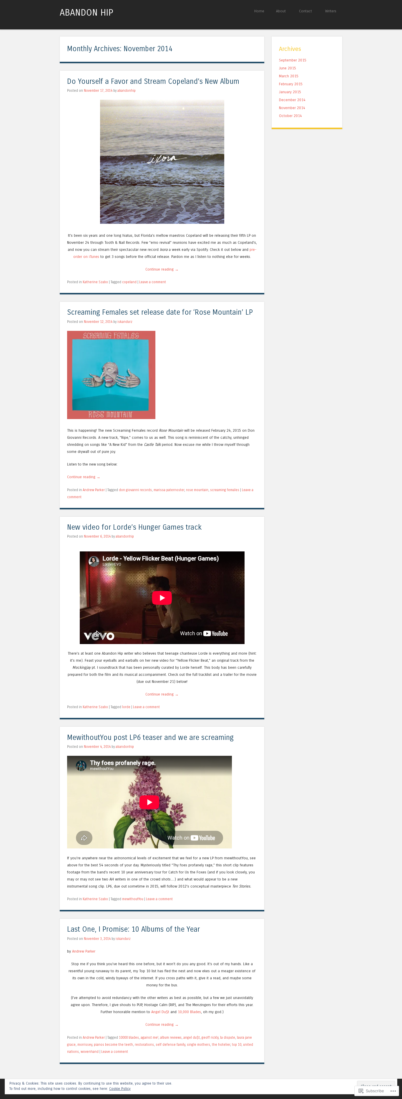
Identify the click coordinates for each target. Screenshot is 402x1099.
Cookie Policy (120, 1089)
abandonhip (126, 91)
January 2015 (290, 92)
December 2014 (292, 100)
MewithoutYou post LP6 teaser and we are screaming (150, 737)
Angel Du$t (160, 1012)
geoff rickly (210, 1037)
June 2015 (287, 68)
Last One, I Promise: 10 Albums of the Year (133, 929)
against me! (149, 1037)
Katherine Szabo (95, 282)
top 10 (236, 1045)
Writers (330, 11)
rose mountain (197, 490)
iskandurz (124, 322)
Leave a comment (152, 282)
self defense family (170, 1045)
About (281, 11)
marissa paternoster (169, 490)
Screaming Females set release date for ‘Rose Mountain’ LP (160, 312)
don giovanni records (135, 490)
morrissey (84, 1045)
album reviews (171, 1037)
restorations (144, 1045)
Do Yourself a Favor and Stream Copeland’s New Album (153, 81)
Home (259, 11)
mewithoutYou (132, 899)
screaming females (224, 490)
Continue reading (162, 269)
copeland (129, 282)
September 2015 (292, 60)
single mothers (198, 1045)
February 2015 (291, 84)
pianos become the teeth (113, 1045)
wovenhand (90, 1052)
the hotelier (221, 1045)
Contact (305, 11)
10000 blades (129, 1037)
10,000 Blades (189, 1012)
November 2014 (292, 108)
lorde (126, 707)
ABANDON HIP (86, 12)
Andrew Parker (94, 490)
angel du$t (191, 1037)
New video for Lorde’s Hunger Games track (134, 527)
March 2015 (288, 76)
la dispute (227, 1037)
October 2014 (290, 116)
